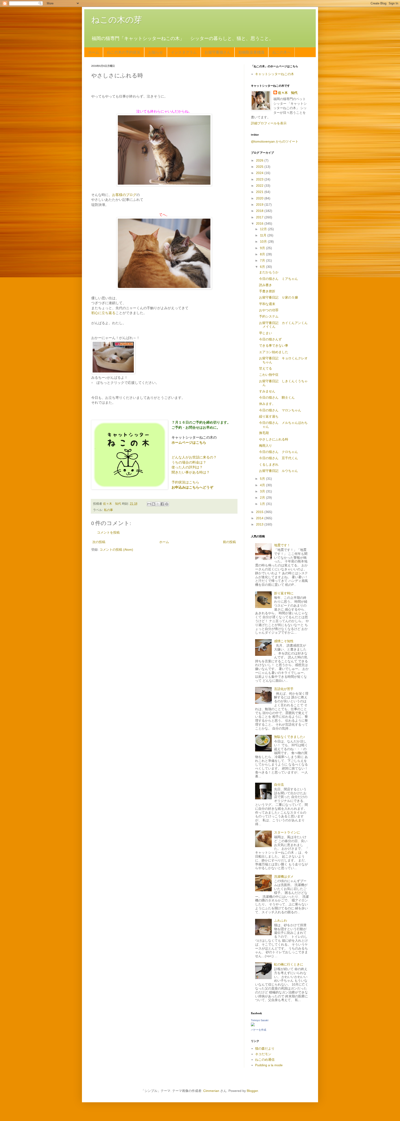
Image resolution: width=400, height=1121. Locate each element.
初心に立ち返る (103, 313)
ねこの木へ (281, 52)
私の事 (108, 510)
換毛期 (264, 433)
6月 (263, 267)
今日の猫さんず (270, 339)
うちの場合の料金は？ (189, 462)
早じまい (265, 333)
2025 (260, 166)
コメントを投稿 (108, 532)
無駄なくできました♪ (289, 737)
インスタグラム (184, 52)
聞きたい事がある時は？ (191, 472)
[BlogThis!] (153, 504)
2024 (260, 173)
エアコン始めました (273, 352)
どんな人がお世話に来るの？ (194, 457)
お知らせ (155, 52)
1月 (263, 504)
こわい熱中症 (268, 374)
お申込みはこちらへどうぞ (192, 487)
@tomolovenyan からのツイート (274, 141)
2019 (260, 204)
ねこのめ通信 (265, 1059)
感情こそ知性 (284, 641)
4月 (263, 485)
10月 (264, 241)
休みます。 (267, 404)
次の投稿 (98, 542)
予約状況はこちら (185, 482)
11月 (263, 235)
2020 (260, 198)
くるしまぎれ (268, 464)
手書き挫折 (267, 291)
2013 (260, 524)
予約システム (268, 316)
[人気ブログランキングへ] (113, 373)
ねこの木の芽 (116, 19)
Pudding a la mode (269, 1065)
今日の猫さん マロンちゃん (280, 410)
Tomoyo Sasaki (259, 1020)
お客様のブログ (124, 195)
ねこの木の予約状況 (123, 52)
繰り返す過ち (268, 416)
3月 (263, 491)
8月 (263, 254)
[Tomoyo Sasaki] (253, 1025)
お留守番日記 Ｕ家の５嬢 (278, 297)
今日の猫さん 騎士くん (277, 397)
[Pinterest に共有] (166, 504)
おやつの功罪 (268, 310)
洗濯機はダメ (284, 876)
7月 (263, 260)
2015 (260, 512)
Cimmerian (211, 1091)
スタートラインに (287, 832)
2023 (260, 179)
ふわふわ (280, 920)
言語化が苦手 (284, 689)
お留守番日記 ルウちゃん (278, 471)
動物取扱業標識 (251, 52)
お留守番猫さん (218, 52)
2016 (260, 223)
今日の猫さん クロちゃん (278, 452)
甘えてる (265, 368)
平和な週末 (267, 304)
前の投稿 (229, 542)
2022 (260, 185)
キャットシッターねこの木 (274, 74)
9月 (263, 248)
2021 (260, 192)
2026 (260, 160)
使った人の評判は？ (187, 467)
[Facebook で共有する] (162, 504)
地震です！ (282, 545)
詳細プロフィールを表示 (269, 123)
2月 (263, 497)
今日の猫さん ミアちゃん (278, 279)
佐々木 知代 (287, 93)
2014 (260, 518)
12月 (264, 229)
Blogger (252, 1091)
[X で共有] (158, 504)
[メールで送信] (149, 504)
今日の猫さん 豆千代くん (278, 458)
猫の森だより (265, 1048)
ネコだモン (263, 1054)
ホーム (93, 52)
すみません (267, 391)
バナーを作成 (258, 1029)
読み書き (265, 285)
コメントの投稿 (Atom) (116, 549)
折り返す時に (284, 593)
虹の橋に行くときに (288, 964)
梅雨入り (265, 445)
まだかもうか (268, 272)
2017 (260, 217)
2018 (260, 211)
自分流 (279, 784)
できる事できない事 (273, 345)
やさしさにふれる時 (273, 439)
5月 (263, 478)
